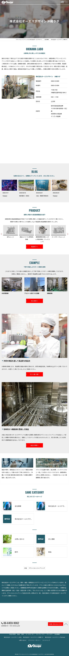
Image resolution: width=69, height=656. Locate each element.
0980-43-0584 (55, 81)
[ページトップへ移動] (66, 624)
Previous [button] (1, 234)
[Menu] (66, 2)
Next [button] (67, 234)
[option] (11, 234)
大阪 (25, 568)
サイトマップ (46, 640)
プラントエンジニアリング (37, 568)
